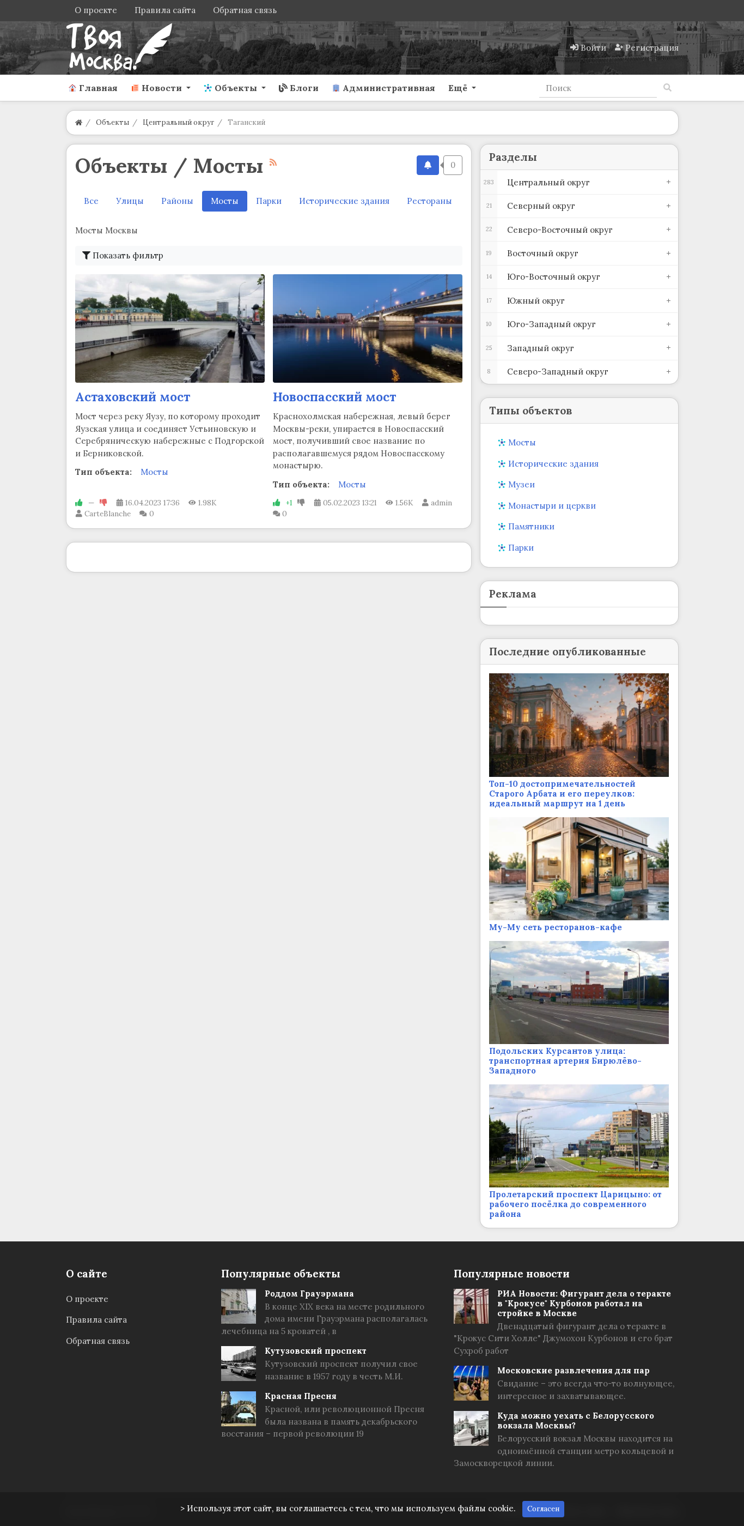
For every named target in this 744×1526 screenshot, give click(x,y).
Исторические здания (344, 201)
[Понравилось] (79, 502)
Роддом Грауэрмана (309, 1293)
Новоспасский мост (334, 397)
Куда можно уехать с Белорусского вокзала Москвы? (575, 1420)
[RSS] (273, 162)
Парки (269, 201)
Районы (177, 201)
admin (441, 503)
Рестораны (429, 201)
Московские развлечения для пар (573, 1370)
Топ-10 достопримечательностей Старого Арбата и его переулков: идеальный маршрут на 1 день (562, 794)
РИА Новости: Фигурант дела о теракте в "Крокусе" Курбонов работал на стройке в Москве (584, 1303)
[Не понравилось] (103, 502)
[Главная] (78, 122)
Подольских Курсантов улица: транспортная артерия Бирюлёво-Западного (565, 1061)
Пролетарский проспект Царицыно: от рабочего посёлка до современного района (575, 1204)
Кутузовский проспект (316, 1351)
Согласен (543, 1508)
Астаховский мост (132, 397)
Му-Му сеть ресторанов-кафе (555, 927)
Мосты (154, 472)
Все (91, 201)
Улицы (130, 201)
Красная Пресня (301, 1396)
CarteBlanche (107, 513)
